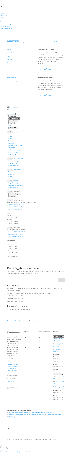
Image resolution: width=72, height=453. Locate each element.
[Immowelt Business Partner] (16, 414)
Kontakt (55, 41)
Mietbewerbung (13, 152)
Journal (3, 17)
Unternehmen (4, 11)
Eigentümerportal (13, 165)
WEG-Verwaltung (12, 81)
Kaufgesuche (12, 154)
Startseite (10, 114)
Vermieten (10, 59)
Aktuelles (4, 15)
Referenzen (11, 147)
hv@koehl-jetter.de (58, 387)
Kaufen (9, 49)
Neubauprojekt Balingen (15, 145)
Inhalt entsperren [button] (12, 364)
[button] (15, 452)
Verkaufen (10, 53)
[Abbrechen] (0, 450)
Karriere (2, 22)
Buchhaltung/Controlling (8, 26)
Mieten (9, 56)
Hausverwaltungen (18, 159)
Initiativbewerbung (6, 28)
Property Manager (6, 24)
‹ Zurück (10, 132)
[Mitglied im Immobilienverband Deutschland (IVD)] (19, 412)
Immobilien (16, 132)
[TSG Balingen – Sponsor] (11, 417)
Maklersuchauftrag (14, 150)
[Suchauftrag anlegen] (2, 450)
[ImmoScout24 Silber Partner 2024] (42, 412)
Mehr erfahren (45, 69)
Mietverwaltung (11, 77)
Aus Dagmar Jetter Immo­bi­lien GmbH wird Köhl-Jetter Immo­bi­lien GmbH (28, 293)
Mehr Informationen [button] (13, 362)
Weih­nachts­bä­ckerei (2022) (15, 296)
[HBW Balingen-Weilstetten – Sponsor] (53, 414)
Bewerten (10, 63)
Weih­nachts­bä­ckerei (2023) (15, 298)
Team (2, 13)
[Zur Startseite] (12, 107)
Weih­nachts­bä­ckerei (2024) (15, 301)
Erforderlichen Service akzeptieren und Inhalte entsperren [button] (13, 368)
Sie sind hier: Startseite (14, 321)
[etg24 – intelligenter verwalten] (35, 414)
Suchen (61, 280)
